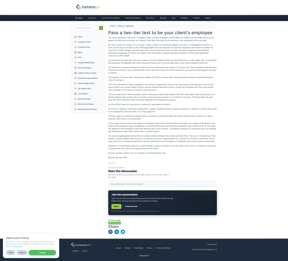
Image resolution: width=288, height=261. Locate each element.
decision (122, 37)
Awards (208, 18)
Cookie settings (144, 255)
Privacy (149, 248)
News (80, 52)
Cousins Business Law (156, 153)
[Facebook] (110, 231)
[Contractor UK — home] (81, 245)
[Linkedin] (116, 231)
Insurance (92, 18)
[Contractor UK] (86, 7)
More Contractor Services (87, 109)
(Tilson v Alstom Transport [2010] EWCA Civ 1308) (168, 37)
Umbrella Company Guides (88, 78)
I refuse (10, 252)
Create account (131, 206)
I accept (42, 252)
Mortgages (79, 18)
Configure (22, 252)
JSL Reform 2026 (84, 88)
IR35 (79, 57)
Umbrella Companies (133, 18)
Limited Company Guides (87, 73)
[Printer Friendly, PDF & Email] (114, 223)
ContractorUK (212, 244)
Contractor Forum (84, 42)
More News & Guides (85, 104)
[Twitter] (123, 231)
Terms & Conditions (163, 248)
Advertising (139, 248)
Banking (163, 18)
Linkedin (75, 251)
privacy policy (17, 246)
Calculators (150, 18)
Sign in (116, 206)
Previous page (114, 220)
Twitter (84, 251)
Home (80, 37)
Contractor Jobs (84, 47)
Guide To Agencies (126, 26)
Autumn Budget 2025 (86, 83)
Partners (196, 18)
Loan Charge (82, 94)
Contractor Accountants (110, 18)
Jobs (173, 18)
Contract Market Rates (86, 63)
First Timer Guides (84, 68)
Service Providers (84, 99)
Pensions (184, 18)
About (119, 248)
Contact (128, 248)
